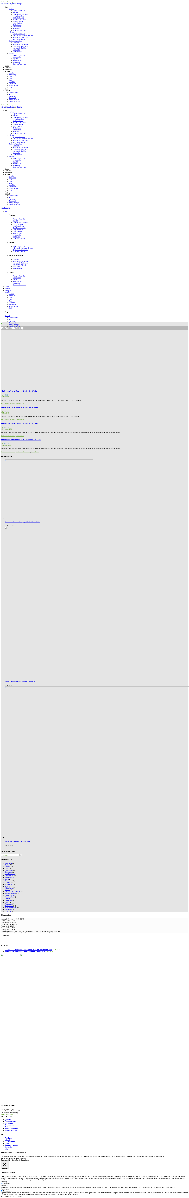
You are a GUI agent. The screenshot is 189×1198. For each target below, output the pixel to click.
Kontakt (8, 1119)
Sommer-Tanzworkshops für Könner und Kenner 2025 (20, 681)
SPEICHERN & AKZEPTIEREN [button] (11, 1196)
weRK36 (6, 395)
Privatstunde (8, 884)
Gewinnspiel (9, 875)
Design (7, 865)
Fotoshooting (9, 870)
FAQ (6, 1149)
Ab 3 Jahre (4, 420)
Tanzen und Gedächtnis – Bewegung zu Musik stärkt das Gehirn (22, 522)
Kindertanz (11, 403)
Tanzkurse (9, 1138)
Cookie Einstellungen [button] (8, 1158)
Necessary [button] (4, 1181)
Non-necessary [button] (5, 1189)
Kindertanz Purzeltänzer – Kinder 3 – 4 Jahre (19, 407)
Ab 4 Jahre (4, 403)
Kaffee (7, 879)
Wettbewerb (8, 909)
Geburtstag (8, 872)
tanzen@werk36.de (7, 1114)
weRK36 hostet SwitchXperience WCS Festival (17, 841)
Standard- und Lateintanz (12, 891)
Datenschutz (9, 1125)
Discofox (7, 867)
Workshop (8, 911)
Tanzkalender (10, 1141)
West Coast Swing (10, 907)
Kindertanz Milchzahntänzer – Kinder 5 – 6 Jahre (21, 440)
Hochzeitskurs (9, 877)
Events (7, 1140)
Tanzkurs (7, 899)
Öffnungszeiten (10, 1121)
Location (7, 883)
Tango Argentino (10, 895)
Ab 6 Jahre (19, 452)
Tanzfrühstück (9, 897)
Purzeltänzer (20, 403)
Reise (6, 886)
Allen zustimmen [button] (21, 1158)
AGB (6, 1127)
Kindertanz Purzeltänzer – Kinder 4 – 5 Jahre (19, 391)
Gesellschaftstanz (10, 874)
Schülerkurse (9, 888)
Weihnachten (9, 906)
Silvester (7, 890)
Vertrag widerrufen (12, 1130)
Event (6, 868)
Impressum (9, 1123)
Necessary (6, 1183)
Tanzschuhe (8, 900)
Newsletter (9, 1147)
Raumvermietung (11, 1145)
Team (6, 902)
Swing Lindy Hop (10, 893)
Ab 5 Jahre (11, 452)
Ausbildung (8, 863)
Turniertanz (8, 904)
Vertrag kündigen (11, 1128)
